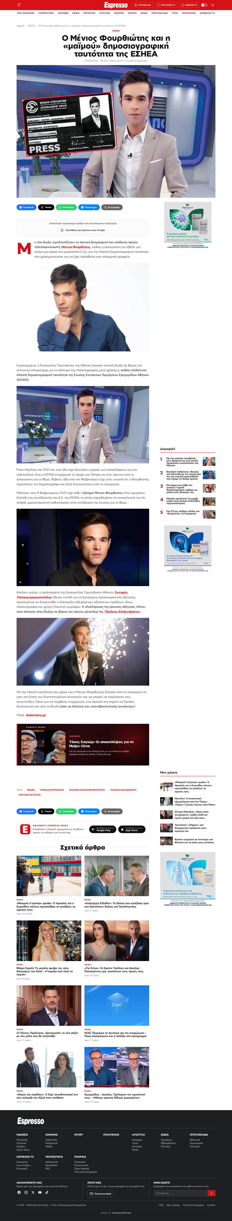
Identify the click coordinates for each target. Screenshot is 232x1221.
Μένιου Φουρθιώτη (75, 247)
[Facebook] (19, 1192)
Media (48, 1146)
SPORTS (132, 13)
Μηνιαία (165, 1146)
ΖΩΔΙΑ (144, 13)
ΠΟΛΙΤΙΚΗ (104, 13)
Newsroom (116, 60)
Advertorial (51, 1161)
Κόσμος (21, 1146)
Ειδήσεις (22, 1134)
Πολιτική (21, 1143)
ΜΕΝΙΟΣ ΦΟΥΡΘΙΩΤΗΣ (52, 789)
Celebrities (51, 1139)
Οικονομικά (196, 1143)
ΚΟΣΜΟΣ (119, 13)
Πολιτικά (194, 1146)
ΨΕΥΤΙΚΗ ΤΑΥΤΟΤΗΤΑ (30, 794)
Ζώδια (165, 1134)
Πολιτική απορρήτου (85, 1171)
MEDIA (76, 13)
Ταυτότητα (80, 1161)
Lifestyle (138, 1134)
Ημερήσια (166, 1139)
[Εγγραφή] (211, 1193)
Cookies (211, 1205)
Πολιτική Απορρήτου (193, 1205)
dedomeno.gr (36, 715)
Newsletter (51, 1165)
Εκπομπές (22, 1161)
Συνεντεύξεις (24, 1165)
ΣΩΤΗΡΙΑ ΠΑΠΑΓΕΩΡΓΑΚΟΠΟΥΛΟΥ (87, 789)
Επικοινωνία (81, 1165)
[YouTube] (39, 1192)
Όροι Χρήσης (81, 1168)
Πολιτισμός (111, 1134)
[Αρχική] (31, 1121)
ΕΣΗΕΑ (31, 789)
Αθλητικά (195, 1139)
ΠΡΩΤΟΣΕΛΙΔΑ (160, 13)
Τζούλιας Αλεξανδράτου (122, 611)
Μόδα (135, 1149)
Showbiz (51, 1134)
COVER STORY (46, 13)
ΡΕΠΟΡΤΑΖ (89, 13)
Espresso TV (25, 1156)
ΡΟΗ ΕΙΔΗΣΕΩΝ (25, 13)
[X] (33, 1192)
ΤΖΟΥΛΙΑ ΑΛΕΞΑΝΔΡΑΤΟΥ (124, 789)
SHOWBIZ (63, 13)
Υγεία (135, 1143)
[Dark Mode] (204, 5)
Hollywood (51, 1143)
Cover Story (23, 1149)
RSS (47, 1168)
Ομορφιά (137, 1139)
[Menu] (19, 5)
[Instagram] (26, 1192)
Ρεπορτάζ (22, 1139)
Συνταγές (137, 1146)
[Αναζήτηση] (212, 5)
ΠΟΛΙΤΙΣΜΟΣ (189, 13)
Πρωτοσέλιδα (199, 1134)
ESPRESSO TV (207, 13)
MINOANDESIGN (121, 1213)
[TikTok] (46, 1192)
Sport (78, 1134)
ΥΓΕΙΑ (175, 13)
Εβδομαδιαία (168, 1143)
